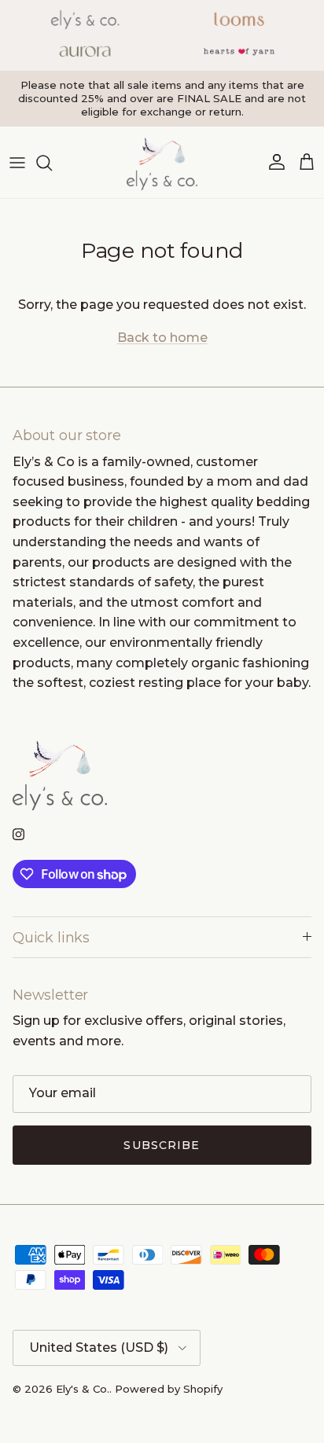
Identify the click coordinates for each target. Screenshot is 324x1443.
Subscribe (161, 1145)
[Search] (52, 162)
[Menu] (17, 162)
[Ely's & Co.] (162, 161)
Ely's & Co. (82, 1388)
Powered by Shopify (169, 1388)
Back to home (162, 337)
